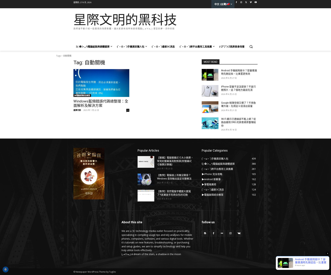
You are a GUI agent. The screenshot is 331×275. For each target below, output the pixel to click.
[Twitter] (246, 2)
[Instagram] (241, 2)
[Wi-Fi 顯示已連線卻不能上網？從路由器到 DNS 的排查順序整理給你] (210, 123)
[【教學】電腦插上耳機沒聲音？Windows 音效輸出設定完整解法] (146, 179)
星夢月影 (77, 110)
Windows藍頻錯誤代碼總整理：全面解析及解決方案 (100, 103)
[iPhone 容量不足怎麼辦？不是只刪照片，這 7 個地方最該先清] (210, 91)
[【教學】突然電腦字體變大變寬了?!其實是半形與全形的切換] (146, 195)
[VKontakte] (239, 233)
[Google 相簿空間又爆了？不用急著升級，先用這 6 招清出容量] (210, 107)
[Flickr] (222, 233)
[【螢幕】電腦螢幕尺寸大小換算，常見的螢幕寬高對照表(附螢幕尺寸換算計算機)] (146, 162)
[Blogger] (205, 233)
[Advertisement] (136, 35)
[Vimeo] (251, 2)
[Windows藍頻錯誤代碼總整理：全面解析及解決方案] (101, 83)
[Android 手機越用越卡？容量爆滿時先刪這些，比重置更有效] (210, 75)
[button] (251, 46)
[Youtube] (256, 2)
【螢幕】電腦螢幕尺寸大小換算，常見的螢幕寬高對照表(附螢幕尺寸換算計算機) (175, 161)
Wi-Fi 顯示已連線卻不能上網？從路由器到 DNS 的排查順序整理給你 (238, 122)
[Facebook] (236, 2)
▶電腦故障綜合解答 (82, 95)
